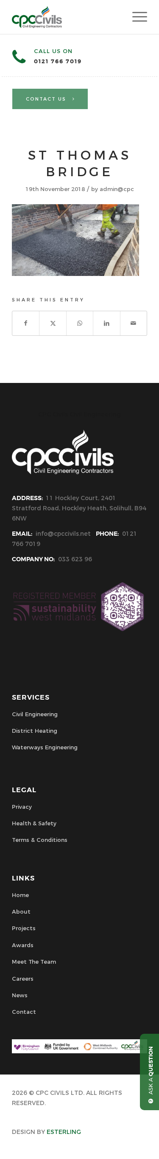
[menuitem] (135, 17)
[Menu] (135, 17)
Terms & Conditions (39, 839)
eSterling (64, 1132)
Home (20, 895)
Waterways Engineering (45, 747)
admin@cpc (117, 189)
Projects (24, 928)
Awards (22, 945)
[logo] (66, 17)
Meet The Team (34, 961)
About (21, 911)
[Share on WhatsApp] (80, 323)
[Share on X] (52, 323)
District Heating (34, 730)
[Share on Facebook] (25, 323)
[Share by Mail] (133, 323)
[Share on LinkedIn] (106, 323)
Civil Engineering (35, 714)
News (20, 995)
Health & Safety (34, 823)
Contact (24, 1011)
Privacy (22, 806)
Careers (22, 978)
